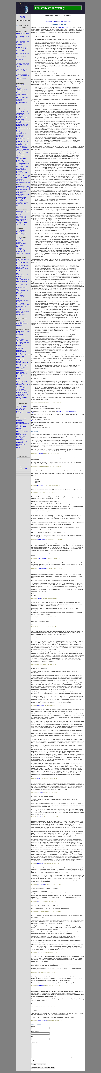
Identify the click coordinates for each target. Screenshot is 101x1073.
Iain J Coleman (41, 884)
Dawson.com (19, 348)
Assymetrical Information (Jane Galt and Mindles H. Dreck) (22, 213)
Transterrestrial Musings (71, 411)
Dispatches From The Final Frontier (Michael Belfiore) (22, 125)
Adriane (39, 778)
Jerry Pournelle (20, 314)
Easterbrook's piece (64, 27)
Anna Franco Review (22, 340)
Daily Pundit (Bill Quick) (22, 265)
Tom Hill (39, 511)
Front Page (23, 16)
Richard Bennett (20, 295)
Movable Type (23, 468)
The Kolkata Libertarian (22, 279)
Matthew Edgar (20, 369)
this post (59, 411)
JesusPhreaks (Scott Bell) (23, 182)
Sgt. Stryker (19, 386)
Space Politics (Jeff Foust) (23, 111)
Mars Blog (19, 132)
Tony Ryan (40, 792)
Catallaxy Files (20, 347)
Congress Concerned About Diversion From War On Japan (22, 49)
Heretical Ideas (20, 359)
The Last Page (20, 430)
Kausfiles (18, 93)
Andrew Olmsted (20, 339)
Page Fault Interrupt (21, 373)
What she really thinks (22, 394)
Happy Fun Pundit (21, 243)
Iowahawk (19, 242)
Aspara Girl (19, 272)
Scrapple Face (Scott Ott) (23, 253)
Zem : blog (19, 399)
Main (58, 21)
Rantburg (18, 380)
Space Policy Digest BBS (23, 413)
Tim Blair (18, 88)
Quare (18, 378)
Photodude (19, 375)
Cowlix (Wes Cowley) (22, 202)
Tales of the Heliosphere (22, 149)
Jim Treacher (19, 245)
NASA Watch (19, 116)
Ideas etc (18, 361)
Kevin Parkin (19, 157)
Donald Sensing (41, 568)
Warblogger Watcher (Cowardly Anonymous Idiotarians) (22, 323)
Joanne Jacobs (20, 235)
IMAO (17, 247)
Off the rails (34, 413)
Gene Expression (21, 191)
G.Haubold (40, 453)
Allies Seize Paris (21, 57)
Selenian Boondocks (22, 147)
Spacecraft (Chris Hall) (22, 162)
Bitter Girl (18, 345)
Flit (17, 273)
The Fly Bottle (20, 389)
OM (38, 1006)
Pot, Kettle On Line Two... (23, 53)
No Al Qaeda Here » (65, 21)
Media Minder (20, 422)
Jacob (38, 901)
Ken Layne (19, 278)
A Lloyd (39, 598)
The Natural (19, 60)
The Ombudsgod (20, 230)
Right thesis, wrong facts (37, 421)
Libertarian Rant (20, 367)
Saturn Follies (20, 180)
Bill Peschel (40, 863)
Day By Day (19, 240)
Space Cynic (19, 136)
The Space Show (21, 408)
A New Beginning (21, 78)
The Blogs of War (21, 388)
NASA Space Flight (21, 118)
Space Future (20, 405)
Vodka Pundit (19, 294)
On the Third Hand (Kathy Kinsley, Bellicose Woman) (23, 306)
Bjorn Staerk (19, 344)
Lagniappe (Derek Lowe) (23, 188)
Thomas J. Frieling (42, 1020)
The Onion (19, 248)
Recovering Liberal (21, 381)
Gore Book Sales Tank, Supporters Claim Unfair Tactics (22, 64)
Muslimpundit (20, 372)
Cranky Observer (41, 558)
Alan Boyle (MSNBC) (22, 110)
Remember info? (37, 1061)
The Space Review (21, 406)
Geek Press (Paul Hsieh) (23, 189)
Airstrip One (19, 334)
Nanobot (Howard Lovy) (22, 186)
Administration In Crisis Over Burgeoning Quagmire (22, 42)
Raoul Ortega (40, 485)
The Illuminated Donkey (22, 391)
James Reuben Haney (22, 366)
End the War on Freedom (23, 355)
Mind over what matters (22, 370)
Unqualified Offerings (22, 392)
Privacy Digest (20, 377)
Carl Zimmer (19, 192)
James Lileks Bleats (21, 89)
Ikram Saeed (40, 637)
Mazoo (18, 447)
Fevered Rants (20, 356)
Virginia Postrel (20, 91)
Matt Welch (19, 276)
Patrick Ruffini (20, 309)
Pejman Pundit (20, 267)
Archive (23, 17)
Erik (38, 972)
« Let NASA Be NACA (50, 21)
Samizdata (19, 100)
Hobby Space (20, 119)
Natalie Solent (20, 303)
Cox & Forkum (20, 239)
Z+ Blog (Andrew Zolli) (22, 275)
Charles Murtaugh (21, 197)
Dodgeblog (19, 350)
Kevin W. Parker (41, 539)
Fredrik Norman (20, 358)
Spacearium (19, 179)
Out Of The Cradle (21, 151)
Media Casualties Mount (22, 33)
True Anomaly (20, 155)
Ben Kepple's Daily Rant (22, 342)
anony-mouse (40, 705)
